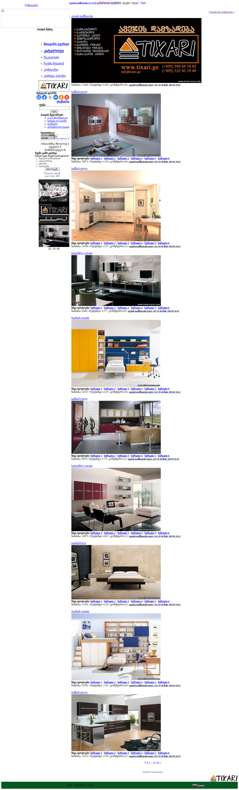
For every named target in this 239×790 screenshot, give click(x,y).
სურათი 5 (150, 158)
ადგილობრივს (45, 161)
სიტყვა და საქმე (57, 120)
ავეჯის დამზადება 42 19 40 (83, 3)
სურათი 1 (96, 158)
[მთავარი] (31, 5)
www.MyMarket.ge (57, 117)
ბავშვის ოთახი (80, 318)
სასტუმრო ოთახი (82, 253)
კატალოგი (54, 51)
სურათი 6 (163, 158)
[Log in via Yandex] (66, 97)
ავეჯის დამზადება (82, 16)
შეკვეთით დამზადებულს (50, 158)
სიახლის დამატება (221, 12)
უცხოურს (43, 164)
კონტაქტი (51, 69)
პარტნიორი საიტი (58, 127)
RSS (143, 2)
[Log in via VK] (55, 97)
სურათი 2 (109, 158)
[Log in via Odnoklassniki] (61, 97)
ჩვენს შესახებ (54, 63)
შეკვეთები (51, 57)
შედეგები (49, 173)
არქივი (56, 173)
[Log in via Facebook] (44, 97)
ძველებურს (44, 166)
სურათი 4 (136, 158)
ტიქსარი (63, 101)
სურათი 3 (123, 158)
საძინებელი (78, 543)
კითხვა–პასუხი (55, 76)
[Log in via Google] (50, 97)
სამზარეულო (79, 91)
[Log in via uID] (38, 97)
